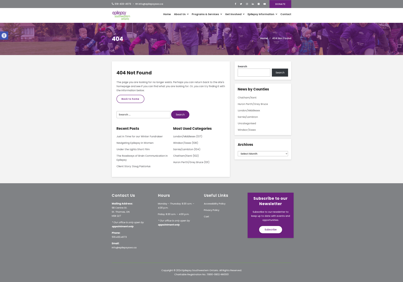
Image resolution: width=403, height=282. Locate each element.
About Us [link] (180, 14)
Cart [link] (206, 216)
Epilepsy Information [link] (261, 14)
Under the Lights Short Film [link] (133, 149)
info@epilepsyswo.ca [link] (151, 4)
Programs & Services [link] (206, 14)
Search (242, 66)
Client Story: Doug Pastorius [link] (133, 166)
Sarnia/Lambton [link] (183, 149)
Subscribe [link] (271, 229)
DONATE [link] (280, 4)
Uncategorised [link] (247, 123)
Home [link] (167, 14)
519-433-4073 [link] (123, 4)
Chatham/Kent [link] (182, 156)
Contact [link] (285, 14)
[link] (4, 35)
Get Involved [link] (233, 14)
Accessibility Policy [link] (214, 203)
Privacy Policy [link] (211, 210)
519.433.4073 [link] (119, 237)
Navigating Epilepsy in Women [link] (134, 143)
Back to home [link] (130, 99)
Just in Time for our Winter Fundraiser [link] (139, 136)
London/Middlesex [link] (184, 136)
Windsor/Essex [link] (182, 143)
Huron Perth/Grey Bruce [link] (188, 162)
